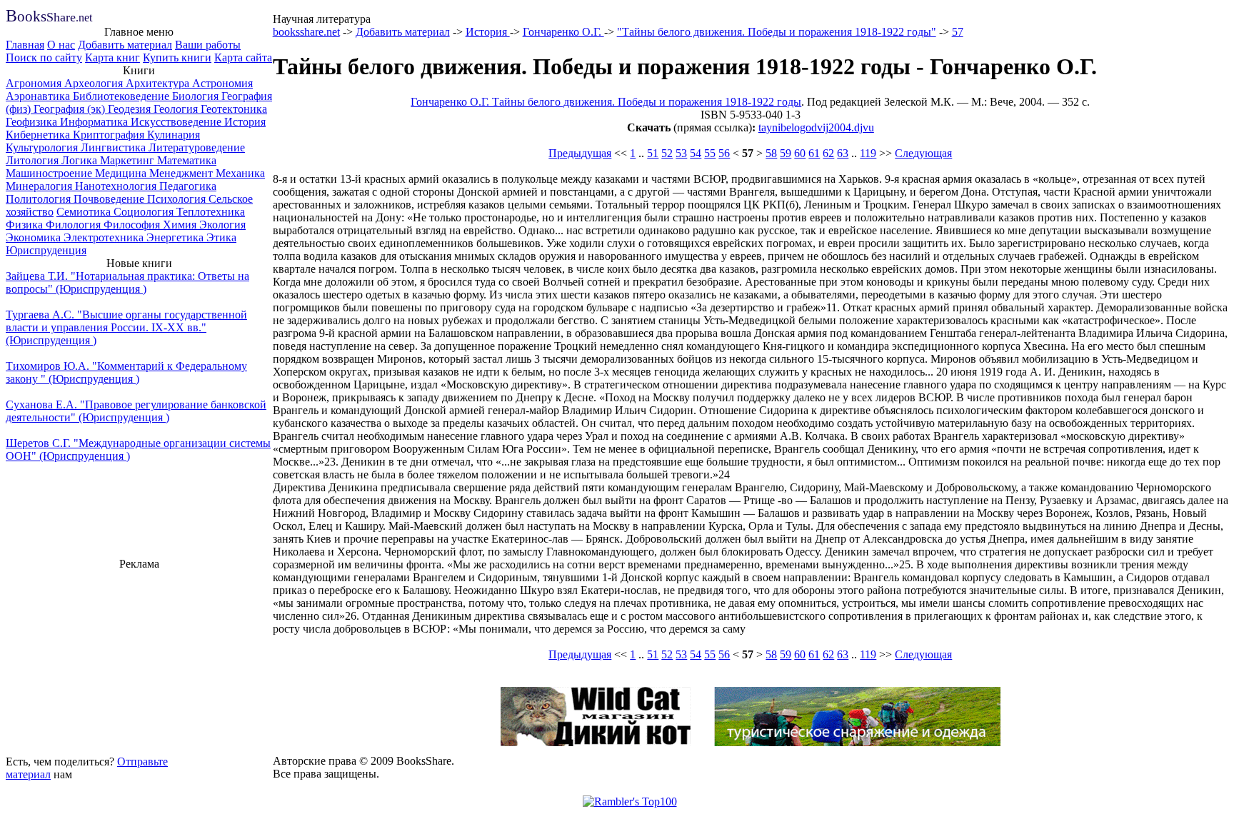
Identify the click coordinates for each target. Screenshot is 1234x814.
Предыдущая (579, 153)
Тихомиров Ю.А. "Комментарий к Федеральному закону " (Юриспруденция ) (126, 372)
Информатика (95, 122)
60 (800, 153)
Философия (133, 224)
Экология (222, 224)
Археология (95, 83)
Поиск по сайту (44, 57)
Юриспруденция (46, 250)
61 (814, 153)
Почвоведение (110, 199)
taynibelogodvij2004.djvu (816, 127)
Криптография (110, 135)
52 (667, 153)
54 (695, 153)
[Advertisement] (139, 660)
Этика (221, 237)
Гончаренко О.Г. (563, 32)
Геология (177, 109)
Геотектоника (234, 109)
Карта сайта (243, 57)
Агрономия (35, 83)
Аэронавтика (39, 96)
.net (49, 17)
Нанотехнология (117, 186)
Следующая (923, 153)
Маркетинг (128, 160)
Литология (33, 160)
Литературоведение (197, 147)
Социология (145, 212)
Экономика (35, 237)
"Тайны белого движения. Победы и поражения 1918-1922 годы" (776, 32)
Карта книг (112, 57)
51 (652, 153)
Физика (26, 224)
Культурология (43, 147)
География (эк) (71, 109)
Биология (196, 96)
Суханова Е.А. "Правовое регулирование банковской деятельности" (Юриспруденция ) (136, 410)
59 (785, 153)
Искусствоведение (177, 122)
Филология (75, 224)
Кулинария (173, 135)
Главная (25, 45)
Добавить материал (125, 45)
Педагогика (187, 186)
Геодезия (131, 109)
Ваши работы (208, 45)
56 (724, 153)
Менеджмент (182, 173)
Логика (80, 160)
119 (868, 153)
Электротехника (105, 237)
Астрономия (222, 83)
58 (771, 153)
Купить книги (177, 57)
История (245, 122)
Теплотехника (210, 212)
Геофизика (33, 122)
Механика (240, 173)
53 (681, 153)
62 (828, 153)
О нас (61, 45)
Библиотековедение (122, 96)
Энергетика (176, 237)
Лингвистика (115, 147)
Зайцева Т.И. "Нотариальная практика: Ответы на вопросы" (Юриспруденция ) (127, 282)
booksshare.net (306, 32)
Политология (40, 199)
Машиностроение (50, 173)
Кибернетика (39, 135)
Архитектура (159, 83)
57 (957, 32)
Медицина (122, 173)
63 (842, 153)
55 (710, 153)
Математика (186, 160)
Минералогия (40, 186)
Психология (178, 199)
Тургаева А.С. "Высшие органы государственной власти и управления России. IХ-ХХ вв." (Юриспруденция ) (126, 327)
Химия (181, 224)
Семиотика (85, 212)
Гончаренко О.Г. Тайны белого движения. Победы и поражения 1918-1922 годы (606, 102)
